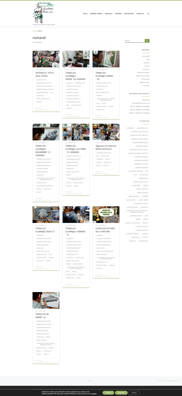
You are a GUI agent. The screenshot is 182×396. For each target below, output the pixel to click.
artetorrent (144, 174)
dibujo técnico (134, 196)
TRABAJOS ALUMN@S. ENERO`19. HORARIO (75, 76)
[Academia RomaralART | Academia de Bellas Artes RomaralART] (43, 12)
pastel (138, 219)
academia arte (142, 128)
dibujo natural (142, 192)
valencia (133, 241)
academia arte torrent (139, 131)
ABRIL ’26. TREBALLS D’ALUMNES (139, 113)
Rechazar (121, 393)
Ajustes (134, 393)
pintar (146, 219)
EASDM (145, 196)
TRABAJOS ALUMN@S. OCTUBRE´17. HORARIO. (76, 149)
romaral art (135, 237)
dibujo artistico (142, 189)
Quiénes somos (144, 82)
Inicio (34, 31)
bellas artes (143, 178)
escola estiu (130, 200)
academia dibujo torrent (139, 149)
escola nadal (143, 200)
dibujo (145, 185)
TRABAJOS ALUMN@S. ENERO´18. (104, 76)
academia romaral (141, 164)
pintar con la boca (133, 223)
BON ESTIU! (145, 100)
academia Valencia (136, 171)
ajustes (94, 394)
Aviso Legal (145, 56)
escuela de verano (141, 203)
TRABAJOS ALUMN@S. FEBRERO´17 (75, 231)
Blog (148, 59)
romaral (145, 233)
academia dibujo (141, 146)
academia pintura (141, 157)
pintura (145, 223)
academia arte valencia (139, 135)
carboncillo (136, 185)
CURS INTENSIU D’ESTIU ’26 (140, 103)
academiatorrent (141, 167)
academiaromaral (141, 160)
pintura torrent (142, 226)
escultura (144, 207)
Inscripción (146, 69)
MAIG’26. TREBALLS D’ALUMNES (139, 110)
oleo (146, 215)
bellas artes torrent (140, 182)
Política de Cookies (143, 72)
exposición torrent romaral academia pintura (137, 211)
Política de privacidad (142, 76)
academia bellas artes (139, 139)
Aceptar (108, 393)
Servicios (146, 86)
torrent (145, 237)
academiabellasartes (140, 142)
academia (130, 128)
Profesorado (145, 79)
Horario (147, 66)
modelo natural (136, 215)
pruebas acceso (142, 230)
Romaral (40, 108)
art (147, 171)
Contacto (146, 63)
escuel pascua (132, 207)
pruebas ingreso (133, 233)
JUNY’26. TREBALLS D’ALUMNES (139, 106)
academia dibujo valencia (138, 153)
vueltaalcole (143, 241)
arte (135, 174)
